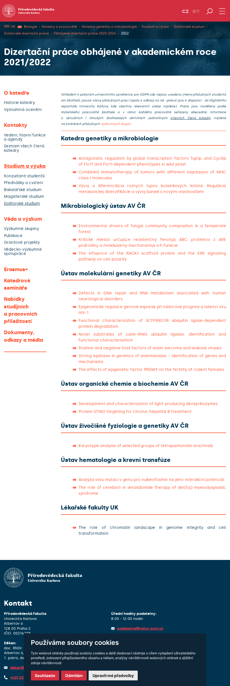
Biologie (30, 27)
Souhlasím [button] (45, 675)
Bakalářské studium (23, 190)
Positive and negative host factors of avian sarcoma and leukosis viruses (150, 348)
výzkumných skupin (116, 124)
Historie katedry (19, 103)
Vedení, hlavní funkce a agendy (25, 137)
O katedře (16, 93)
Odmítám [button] (74, 675)
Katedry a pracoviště (59, 27)
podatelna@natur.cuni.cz (140, 628)
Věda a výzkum (23, 219)
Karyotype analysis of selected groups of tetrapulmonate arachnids (146, 445)
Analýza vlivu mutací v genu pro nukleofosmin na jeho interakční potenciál (151, 479)
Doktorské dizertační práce (26, 33)
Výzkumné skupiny (21, 229)
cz (185, 11)
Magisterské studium (24, 196)
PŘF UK (9, 27)
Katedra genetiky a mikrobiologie (109, 27)
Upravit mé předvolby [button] (113, 675)
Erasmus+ (16, 269)
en (196, 11)
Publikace (13, 236)
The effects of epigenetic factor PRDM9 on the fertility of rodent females (151, 369)
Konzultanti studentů (24, 176)
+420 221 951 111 (24, 677)
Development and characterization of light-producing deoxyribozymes (148, 403)
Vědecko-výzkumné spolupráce (23, 251)
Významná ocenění (23, 110)
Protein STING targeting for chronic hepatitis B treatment (135, 411)
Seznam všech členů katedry (24, 148)
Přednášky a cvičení (23, 183)
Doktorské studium (189, 27)
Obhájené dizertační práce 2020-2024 (85, 33)
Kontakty (15, 125)
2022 (125, 33)
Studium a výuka (155, 27)
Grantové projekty (22, 242)
